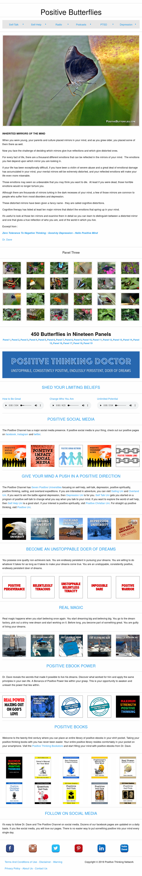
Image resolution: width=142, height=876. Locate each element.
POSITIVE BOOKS (71, 726)
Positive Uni (24, 507)
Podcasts (81, 24)
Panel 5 (42, 339)
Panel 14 (127, 339)
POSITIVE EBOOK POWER (71, 665)
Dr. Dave (7, 239)
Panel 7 (60, 339)
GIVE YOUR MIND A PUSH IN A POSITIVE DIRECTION (71, 476)
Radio (58, 24)
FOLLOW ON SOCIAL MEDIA (71, 813)
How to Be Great (11, 398)
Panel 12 (107, 339)
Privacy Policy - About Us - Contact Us (26, 868)
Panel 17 (67, 343)
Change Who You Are (62, 398)
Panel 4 (33, 339)
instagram (22, 434)
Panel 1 (7, 339)
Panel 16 (57, 343)
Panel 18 (77, 343)
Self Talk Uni (102, 495)
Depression (126, 24)
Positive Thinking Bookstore (47, 746)
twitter (37, 434)
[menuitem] (15, 24)
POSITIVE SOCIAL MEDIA (71, 419)
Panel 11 (97, 339)
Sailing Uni (117, 491)
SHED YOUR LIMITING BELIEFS (71, 387)
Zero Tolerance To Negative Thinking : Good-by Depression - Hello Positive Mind (50, 233)
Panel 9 (78, 339)
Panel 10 (87, 339)
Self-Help (36, 24)
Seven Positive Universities (46, 487)
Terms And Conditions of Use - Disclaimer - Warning (33, 862)
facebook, (11, 434)
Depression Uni (74, 495)
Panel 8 (69, 339)
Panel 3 (24, 339)
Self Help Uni (15, 503)
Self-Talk (13, 24)
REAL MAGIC (71, 607)
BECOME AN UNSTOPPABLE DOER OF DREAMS (71, 549)
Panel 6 (51, 339)
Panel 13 (117, 339)
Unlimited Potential (107, 398)
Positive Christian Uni (98, 503)
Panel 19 (87, 343)
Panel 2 (15, 339)
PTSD (103, 24)
